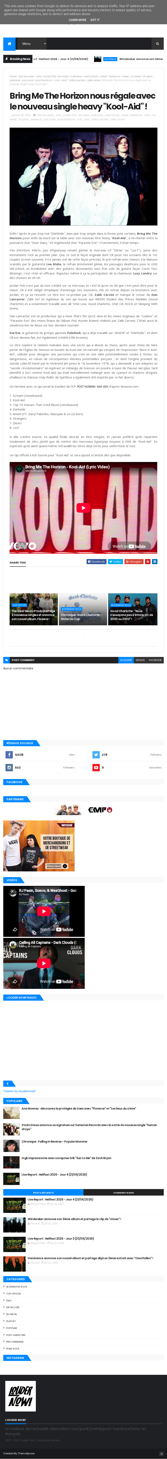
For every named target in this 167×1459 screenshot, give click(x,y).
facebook (155, 660)
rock (56, 80)
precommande (15, 1341)
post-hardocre (43, 80)
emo (39, 76)
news (126, 76)
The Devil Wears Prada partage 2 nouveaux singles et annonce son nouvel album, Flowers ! (33, 615)
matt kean (76, 76)
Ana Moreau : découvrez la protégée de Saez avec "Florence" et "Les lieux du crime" (79, 1108)
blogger (126, 660)
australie (78, 59)
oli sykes (147, 76)
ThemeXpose (26, 1453)
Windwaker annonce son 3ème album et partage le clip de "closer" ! (74, 1219)
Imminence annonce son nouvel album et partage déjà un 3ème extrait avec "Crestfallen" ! (90, 1258)
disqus (140, 660)
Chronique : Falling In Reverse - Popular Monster (54, 1142)
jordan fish (50, 76)
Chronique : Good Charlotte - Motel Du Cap (81, 617)
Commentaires (123, 1192)
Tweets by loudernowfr (19, 1091)
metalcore (115, 76)
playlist (11, 1321)
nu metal (136, 76)
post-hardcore (15, 1335)
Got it (95, 20)
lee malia (63, 76)
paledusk (15, 80)
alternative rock (71, 609)
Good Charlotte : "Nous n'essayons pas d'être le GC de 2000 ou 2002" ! (131, 615)
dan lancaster (26, 76)
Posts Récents (43, 1192)
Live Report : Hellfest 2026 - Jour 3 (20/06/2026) (61, 1239)
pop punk (27, 80)
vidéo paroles (77, 80)
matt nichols (91, 76)
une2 (64, 80)
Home (13, 76)
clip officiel (19, 605)
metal (103, 76)
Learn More (77, 20)
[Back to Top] (161, 1454)
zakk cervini (94, 80)
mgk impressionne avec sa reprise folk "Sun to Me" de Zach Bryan (66, 1158)
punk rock (12, 1348)
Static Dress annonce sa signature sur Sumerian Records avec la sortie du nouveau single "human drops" (89, 1127)
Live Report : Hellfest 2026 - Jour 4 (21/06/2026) (54, 1175)
